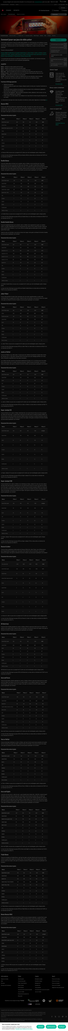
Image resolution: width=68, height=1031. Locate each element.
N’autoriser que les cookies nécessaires (51, 1027)
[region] (34, 1026)
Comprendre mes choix (40, 1027)
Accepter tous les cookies (62, 1027)
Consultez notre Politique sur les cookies (24, 1028)
